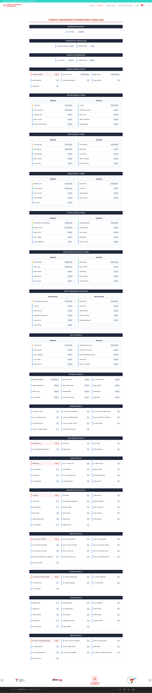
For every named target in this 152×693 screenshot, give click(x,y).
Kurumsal (99, 5)
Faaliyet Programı (111, 5)
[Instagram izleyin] (129, 690)
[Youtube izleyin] (133, 690)
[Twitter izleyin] (124, 690)
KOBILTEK (22, 689)
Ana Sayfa (92, 5)
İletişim (137, 5)
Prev (1, 680)
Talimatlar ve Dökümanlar (125, 5)
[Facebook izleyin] (120, 690)
